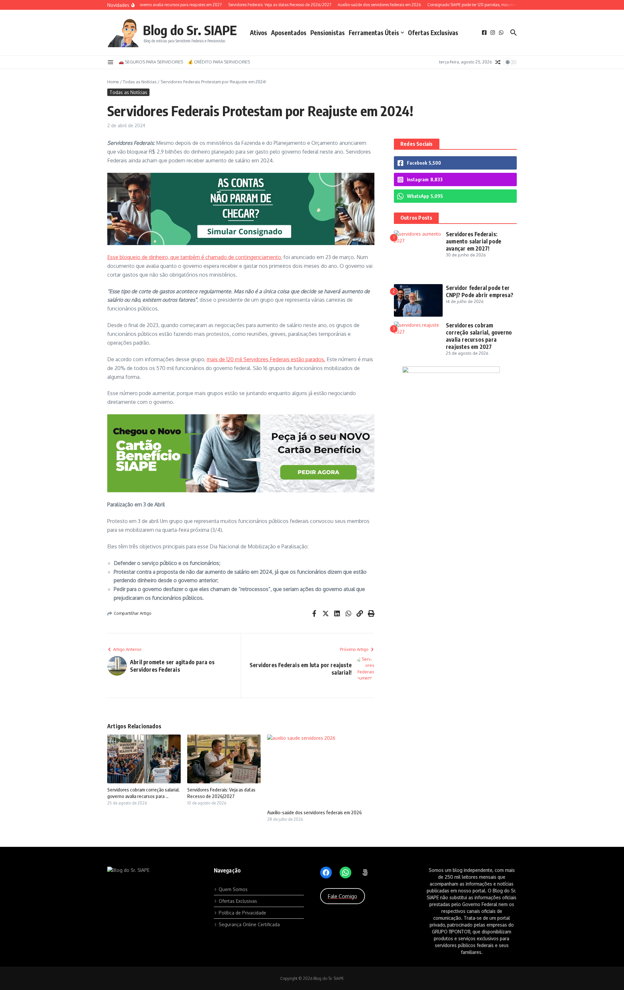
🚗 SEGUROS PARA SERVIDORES (151, 61)
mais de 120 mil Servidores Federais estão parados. (266, 359)
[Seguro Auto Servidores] (455, 370)
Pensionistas (327, 32)
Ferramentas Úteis (374, 32)
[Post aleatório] (497, 62)
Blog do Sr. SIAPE (190, 30)
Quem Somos (233, 889)
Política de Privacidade (242, 912)
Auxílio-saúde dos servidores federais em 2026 (314, 812)
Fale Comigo (342, 896)
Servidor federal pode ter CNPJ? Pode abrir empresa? (479, 291)
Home (113, 81)
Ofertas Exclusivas (433, 32)
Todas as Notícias (140, 81)
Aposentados (288, 32)
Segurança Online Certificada (249, 924)
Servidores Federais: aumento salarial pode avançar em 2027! (473, 241)
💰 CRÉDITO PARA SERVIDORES (219, 61)
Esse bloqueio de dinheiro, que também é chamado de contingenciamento (194, 257)
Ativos (258, 32)
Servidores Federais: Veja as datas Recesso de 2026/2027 (221, 793)
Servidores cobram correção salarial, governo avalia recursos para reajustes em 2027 (479, 336)
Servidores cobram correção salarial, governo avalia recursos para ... (143, 793)
